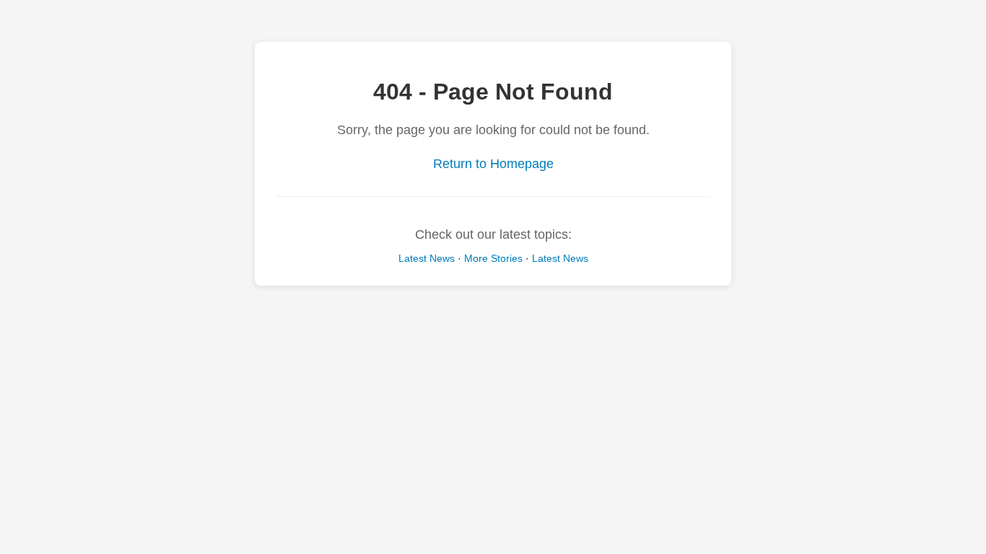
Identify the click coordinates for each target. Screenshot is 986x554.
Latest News (426, 258)
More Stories (493, 258)
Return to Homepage (493, 164)
